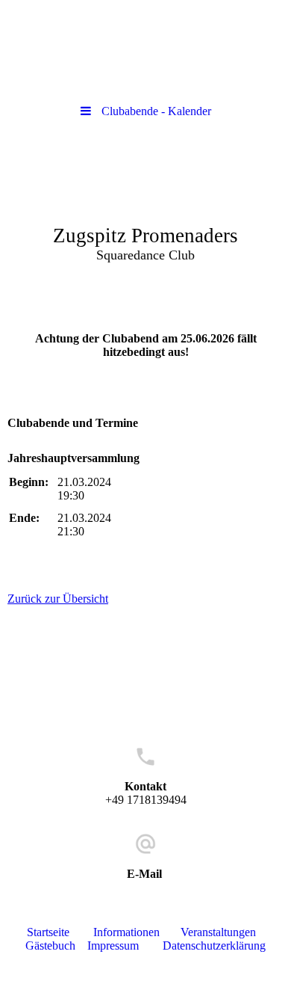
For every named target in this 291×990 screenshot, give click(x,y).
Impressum (113, 945)
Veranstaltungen (218, 932)
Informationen (126, 932)
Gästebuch (50, 945)
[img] (145, 212)
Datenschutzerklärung (214, 945)
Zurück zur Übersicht (57, 598)
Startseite (48, 932)
